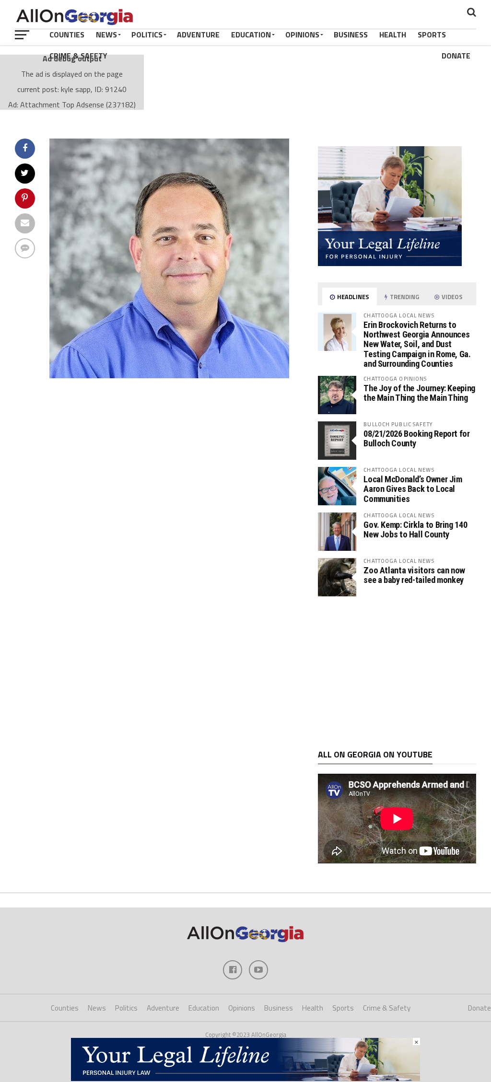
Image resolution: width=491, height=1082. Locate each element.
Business (351, 34)
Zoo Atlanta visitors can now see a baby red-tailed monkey (414, 575)
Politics (147, 34)
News (106, 34)
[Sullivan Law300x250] (390, 263)
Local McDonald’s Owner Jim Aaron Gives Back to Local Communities (412, 488)
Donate (456, 55)
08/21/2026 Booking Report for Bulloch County (416, 438)
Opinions (302, 34)
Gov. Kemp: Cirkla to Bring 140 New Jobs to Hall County (415, 529)
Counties (66, 34)
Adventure (198, 34)
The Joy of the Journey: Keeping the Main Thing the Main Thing (419, 393)
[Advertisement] (397, 673)
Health (392, 34)
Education (251, 34)
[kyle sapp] (169, 375)
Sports (432, 34)
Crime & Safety (78, 55)
